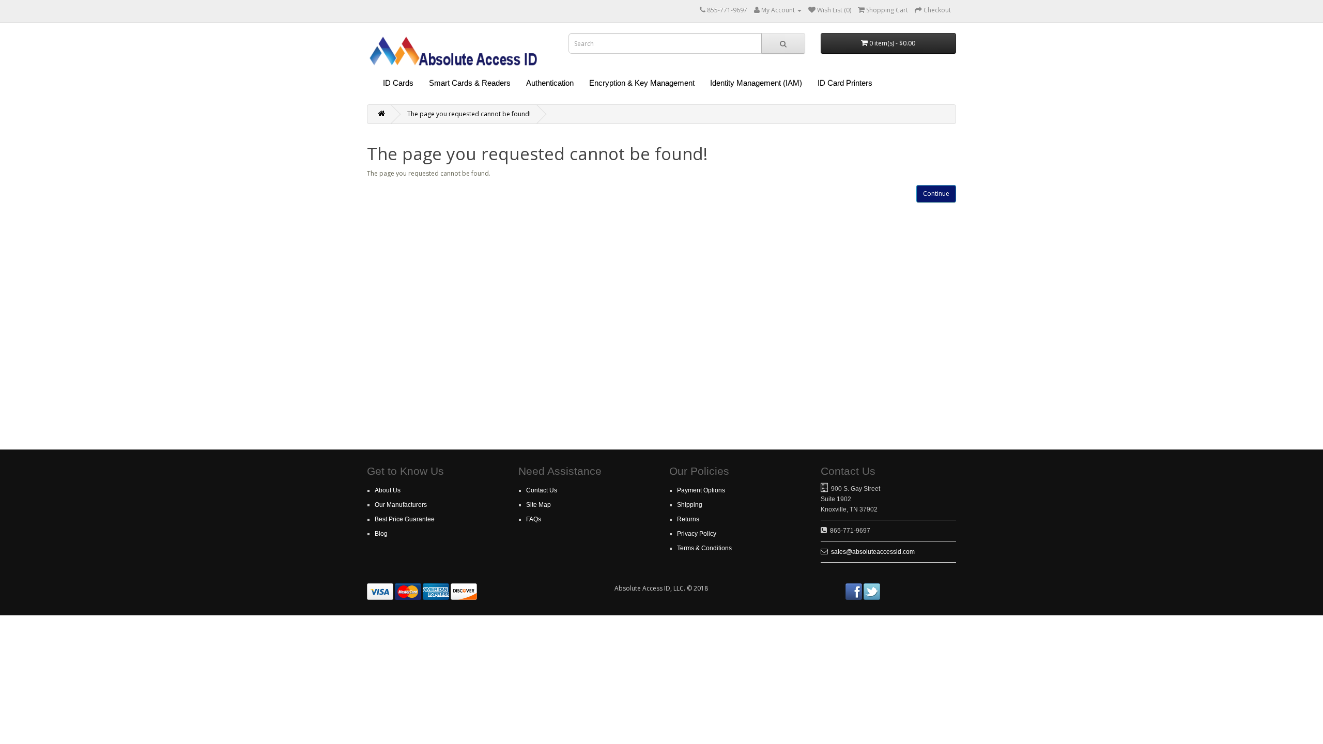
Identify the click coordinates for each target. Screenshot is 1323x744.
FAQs (533, 519)
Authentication (550, 83)
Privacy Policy (696, 533)
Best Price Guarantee (405, 519)
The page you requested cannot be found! (469, 114)
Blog (381, 533)
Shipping (689, 504)
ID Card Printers (845, 83)
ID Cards (398, 83)
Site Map (538, 504)
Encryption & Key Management (642, 83)
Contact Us (541, 490)
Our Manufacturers (401, 504)
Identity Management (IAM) (756, 83)
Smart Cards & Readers (470, 83)
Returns (688, 519)
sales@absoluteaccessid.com (873, 551)
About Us (388, 490)
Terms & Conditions (704, 548)
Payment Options (701, 490)
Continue (936, 193)
